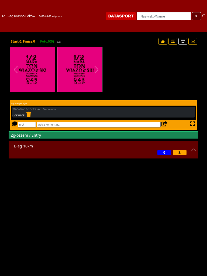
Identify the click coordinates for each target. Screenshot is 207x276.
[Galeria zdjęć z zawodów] (172, 41)
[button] (16, 69)
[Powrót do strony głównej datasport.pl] (162, 41)
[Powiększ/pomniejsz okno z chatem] (192, 124)
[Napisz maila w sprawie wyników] (192, 41)
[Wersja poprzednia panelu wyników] (182, 41)
